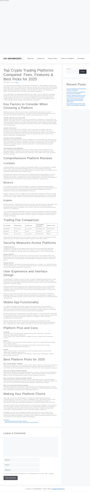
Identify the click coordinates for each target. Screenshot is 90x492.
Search (69, 68)
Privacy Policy (52, 58)
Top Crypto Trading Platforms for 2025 (16, 421)
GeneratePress (58, 489)
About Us (30, 58)
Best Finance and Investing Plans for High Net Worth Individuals (75, 100)
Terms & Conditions (67, 58)
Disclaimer (81, 58)
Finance (7, 419)
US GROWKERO (13, 58)
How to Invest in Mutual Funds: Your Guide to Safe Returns (21, 422)
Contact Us (40, 58)
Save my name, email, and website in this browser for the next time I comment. (29, 473)
